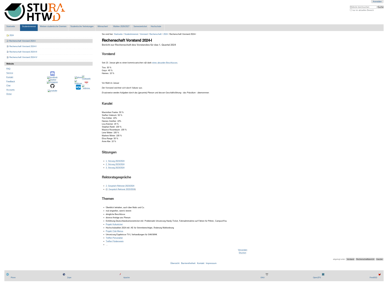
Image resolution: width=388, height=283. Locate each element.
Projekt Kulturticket (114, 224)
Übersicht (174, 263)
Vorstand (144, 34)
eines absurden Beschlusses (164, 63)
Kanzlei (379, 259)
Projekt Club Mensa (114, 231)
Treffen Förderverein (115, 241)
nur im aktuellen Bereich (363, 10)
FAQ (8, 69)
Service (9, 73)
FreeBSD (373, 277)
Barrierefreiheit (188, 263)
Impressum (211, 263)
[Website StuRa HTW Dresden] (34, 12)
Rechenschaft (155, 34)
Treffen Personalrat (114, 238)
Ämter (9, 94)
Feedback (10, 81)
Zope (69, 277)
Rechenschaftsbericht (365, 259)
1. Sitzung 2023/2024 (115, 161)
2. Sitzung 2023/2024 (115, 164)
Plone (13, 277)
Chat (8, 85)
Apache (126, 277)
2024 (165, 34)
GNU (263, 277)
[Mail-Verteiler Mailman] (78, 83)
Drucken (242, 253)
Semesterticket (140, 26)
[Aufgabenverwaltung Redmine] (86, 88)
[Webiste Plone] (78, 77)
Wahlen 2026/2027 (121, 26)
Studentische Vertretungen (82, 26)
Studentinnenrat (29, 26)
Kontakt (9, 77)
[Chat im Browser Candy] (86, 83)
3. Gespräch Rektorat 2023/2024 (120, 189)
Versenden (242, 250)
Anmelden (377, 1)
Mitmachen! (103, 26)
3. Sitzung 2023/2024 (115, 168)
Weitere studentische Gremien (53, 26)
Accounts (10, 90)
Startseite (10, 26)
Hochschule (156, 26)
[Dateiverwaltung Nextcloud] (78, 88)
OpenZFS (317, 277)
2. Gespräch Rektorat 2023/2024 (120, 186)
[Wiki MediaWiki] (86, 79)
